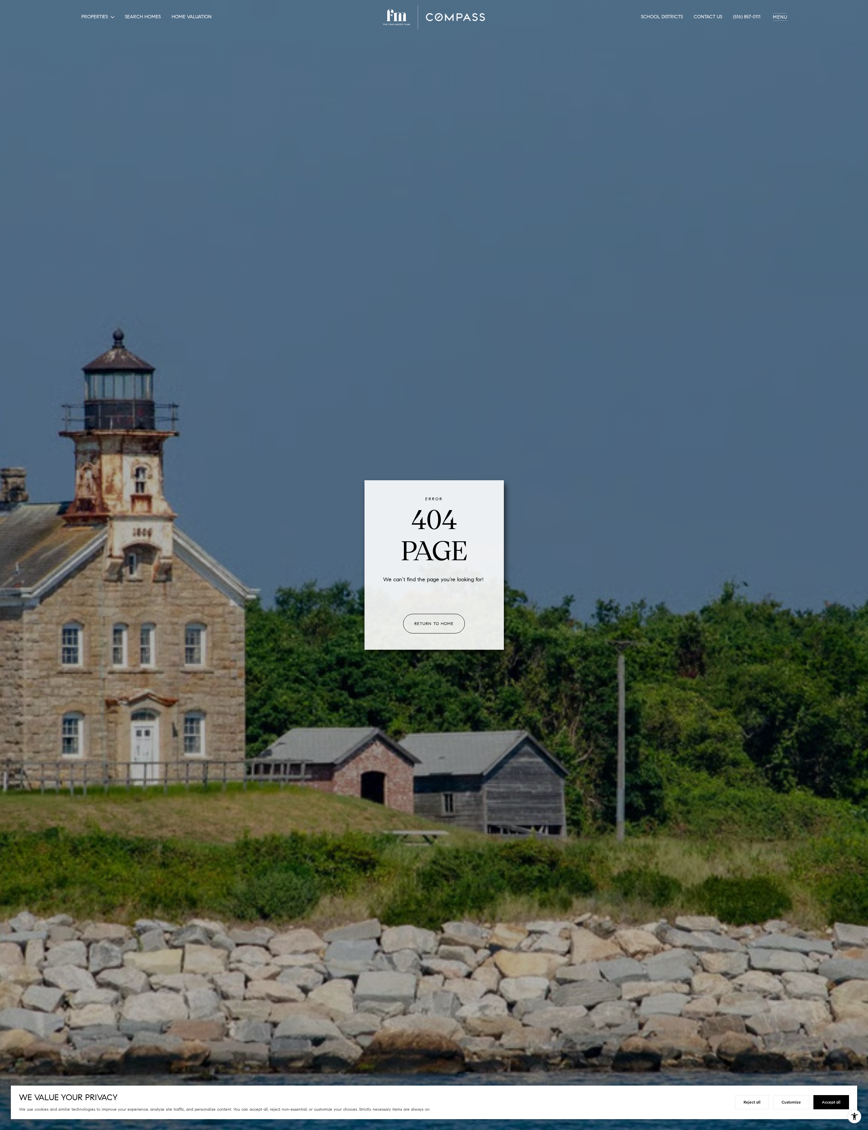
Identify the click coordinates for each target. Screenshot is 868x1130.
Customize (791, 1102)
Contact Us (708, 17)
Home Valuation (192, 17)
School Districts (662, 17)
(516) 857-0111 (747, 17)
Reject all (752, 1102)
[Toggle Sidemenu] (780, 17)
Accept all (831, 1102)
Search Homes (143, 17)
